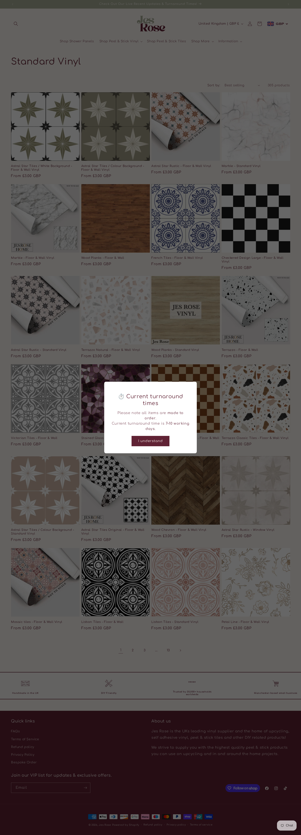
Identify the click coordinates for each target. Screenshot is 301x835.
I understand (150, 441)
